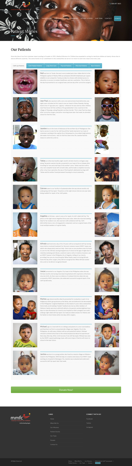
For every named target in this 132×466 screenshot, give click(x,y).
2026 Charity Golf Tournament (66, 18)
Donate (118, 18)
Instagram (89, 427)
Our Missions (47, 18)
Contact (108, 18)
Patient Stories (87, 18)
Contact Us (53, 444)
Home (25, 18)
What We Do (34, 18)
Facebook (89, 419)
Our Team (98, 18)
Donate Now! (66, 389)
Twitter (88, 423)
